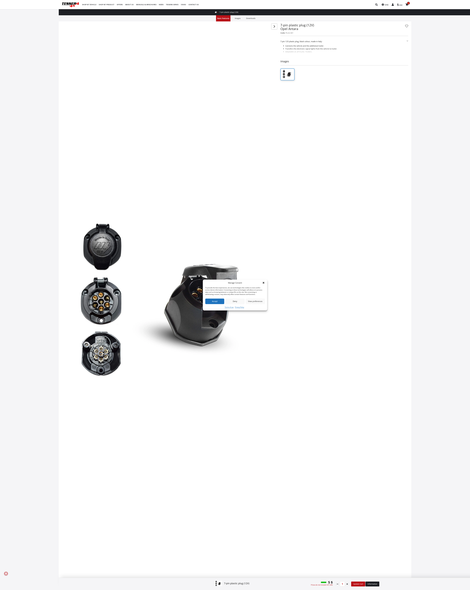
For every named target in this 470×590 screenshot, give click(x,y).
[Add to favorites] (406, 26)
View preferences (255, 301)
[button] (263, 283)
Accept (214, 301)
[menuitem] (89, 4)
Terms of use (229, 307)
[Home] (216, 12)
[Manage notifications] (6, 574)
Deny (235, 301)
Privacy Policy (239, 307)
